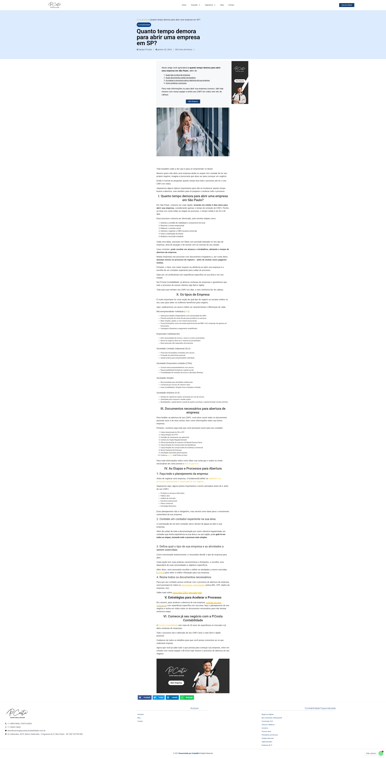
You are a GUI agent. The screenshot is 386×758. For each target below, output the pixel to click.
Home (184, 5)
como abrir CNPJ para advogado (187, 592)
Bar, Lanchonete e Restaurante (272, 718)
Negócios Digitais (268, 714)
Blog (222, 5)
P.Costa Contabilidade (168, 625)
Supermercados (267, 742)
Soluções (194, 5)
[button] (145, 697)
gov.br (170, 455)
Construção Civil (267, 721)
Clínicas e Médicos (268, 725)
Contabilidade (144, 25)
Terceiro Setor (266, 731)
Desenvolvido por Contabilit (189, 753)
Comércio (265, 728)
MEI (186, 311)
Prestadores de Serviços (270, 735)
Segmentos (209, 5)
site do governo (192, 464)
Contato (231, 5)
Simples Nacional (268, 738)
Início (139, 20)
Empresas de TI (267, 745)
